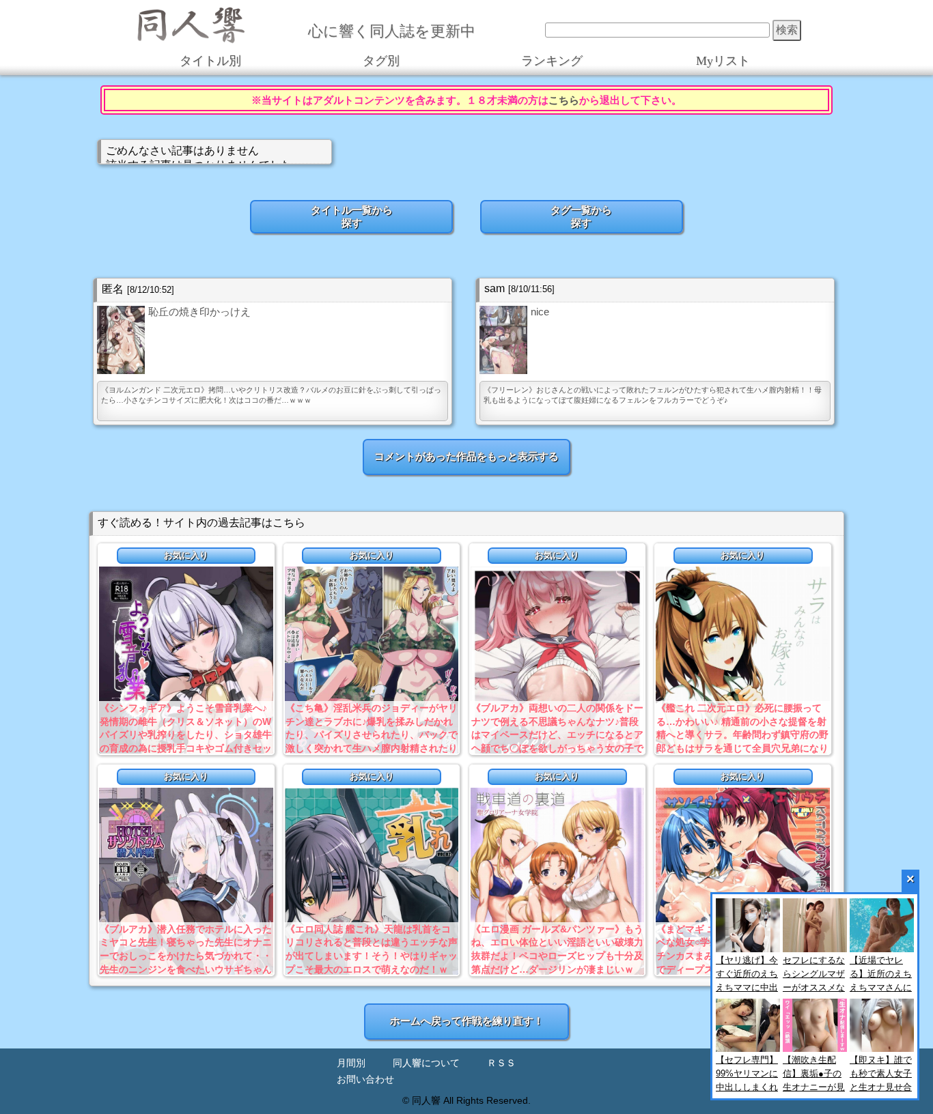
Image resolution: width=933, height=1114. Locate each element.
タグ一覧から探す (581, 216)
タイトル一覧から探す (352, 216)
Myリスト (723, 61)
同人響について (426, 1063)
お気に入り (186, 555)
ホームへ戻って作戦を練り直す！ (467, 1021)
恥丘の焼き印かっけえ (199, 311)
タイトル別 (210, 61)
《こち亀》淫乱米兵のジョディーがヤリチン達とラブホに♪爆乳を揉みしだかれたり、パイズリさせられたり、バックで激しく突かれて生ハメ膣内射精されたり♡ (372, 734)
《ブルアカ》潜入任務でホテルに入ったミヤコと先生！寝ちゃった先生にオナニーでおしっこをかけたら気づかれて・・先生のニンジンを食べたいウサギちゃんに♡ (186, 956)
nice (540, 311)
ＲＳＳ (501, 1063)
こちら (563, 100)
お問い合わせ (365, 1079)
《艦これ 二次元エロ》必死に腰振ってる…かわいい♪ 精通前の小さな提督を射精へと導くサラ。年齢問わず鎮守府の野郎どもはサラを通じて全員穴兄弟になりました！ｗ (742, 734)
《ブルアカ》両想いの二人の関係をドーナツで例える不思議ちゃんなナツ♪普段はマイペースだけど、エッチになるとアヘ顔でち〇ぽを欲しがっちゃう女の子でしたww (557, 734)
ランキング (552, 61)
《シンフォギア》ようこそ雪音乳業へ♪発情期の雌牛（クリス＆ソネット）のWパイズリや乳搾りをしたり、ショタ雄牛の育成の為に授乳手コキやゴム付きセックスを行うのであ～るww (186, 734)
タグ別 (381, 61)
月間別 (351, 1063)
